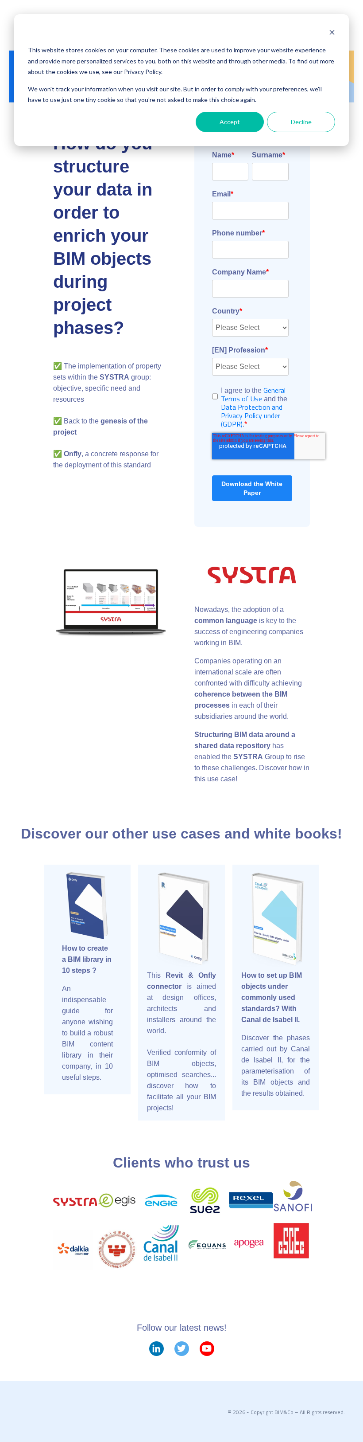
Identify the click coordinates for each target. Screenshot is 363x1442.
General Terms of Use (253, 394)
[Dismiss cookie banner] (332, 33)
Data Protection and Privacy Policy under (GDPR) (251, 415)
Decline (301, 121)
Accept (230, 121)
